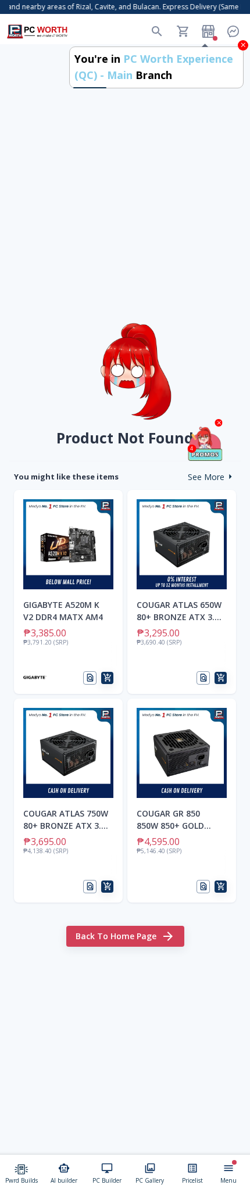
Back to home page (116, 936)
